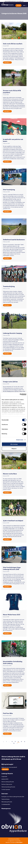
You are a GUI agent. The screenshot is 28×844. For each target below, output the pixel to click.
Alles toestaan (14, 444)
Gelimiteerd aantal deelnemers (14, 239)
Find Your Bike (8, 713)
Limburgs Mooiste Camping (12, 333)
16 (24, 741)
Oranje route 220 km (10, 382)
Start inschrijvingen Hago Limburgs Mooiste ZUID (12, 568)
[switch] (24, 424)
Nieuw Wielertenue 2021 (11, 615)
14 (18, 741)
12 (12, 741)
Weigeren (14, 448)
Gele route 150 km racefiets (12, 44)
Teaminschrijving (9, 286)
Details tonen (19, 439)
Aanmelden (5, 769)
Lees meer (6, 62)
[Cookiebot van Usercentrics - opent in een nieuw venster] (20, 394)
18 (13, 743)
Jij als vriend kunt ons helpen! (13, 521)
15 (21, 741)
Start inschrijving (9, 190)
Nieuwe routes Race (10, 474)
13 (15, 741)
